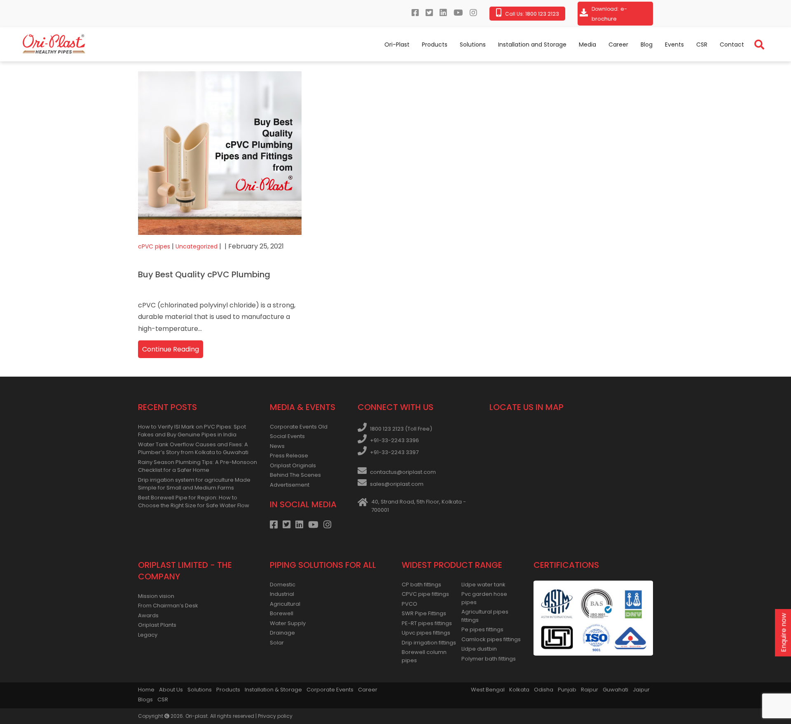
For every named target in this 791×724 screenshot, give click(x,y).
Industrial (282, 594)
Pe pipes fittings (482, 629)
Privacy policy (275, 715)
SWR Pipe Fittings (424, 613)
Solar (277, 643)
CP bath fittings (421, 584)
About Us (171, 690)
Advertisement (289, 485)
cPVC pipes (154, 246)
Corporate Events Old (299, 427)
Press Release (289, 455)
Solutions (473, 44)
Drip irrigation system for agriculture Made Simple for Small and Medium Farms (194, 484)
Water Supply (288, 623)
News (277, 446)
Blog (647, 44)
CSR (701, 44)
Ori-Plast (397, 44)
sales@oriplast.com (397, 484)
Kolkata (519, 690)
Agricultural (285, 604)
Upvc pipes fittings (426, 633)
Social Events (287, 436)
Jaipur (641, 690)
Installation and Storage (532, 44)
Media (587, 44)
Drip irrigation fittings (429, 643)
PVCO (409, 604)
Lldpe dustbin (479, 649)
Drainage (282, 633)
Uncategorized (197, 246)
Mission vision (156, 596)
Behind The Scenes (295, 475)
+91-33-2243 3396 (394, 440)
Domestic (282, 584)
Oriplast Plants (157, 625)
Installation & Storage (273, 690)
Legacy (147, 635)
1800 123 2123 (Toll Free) (401, 429)
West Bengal (488, 690)
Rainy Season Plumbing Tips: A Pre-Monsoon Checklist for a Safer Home (197, 466)
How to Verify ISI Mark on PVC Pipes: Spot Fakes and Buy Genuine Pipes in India (192, 431)
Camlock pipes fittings (491, 639)
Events (674, 44)
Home (146, 690)
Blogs (145, 699)
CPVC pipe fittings (425, 594)
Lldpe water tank (483, 584)
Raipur (589, 690)
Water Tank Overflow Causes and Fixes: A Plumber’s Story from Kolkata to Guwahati (193, 448)
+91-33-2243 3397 (394, 452)
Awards (148, 615)
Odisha (543, 690)
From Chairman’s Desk (168, 605)
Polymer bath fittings (488, 659)
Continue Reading (170, 349)
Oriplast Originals (293, 465)
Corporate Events (330, 690)
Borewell (281, 613)
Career (618, 44)
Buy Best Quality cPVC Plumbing (204, 274)
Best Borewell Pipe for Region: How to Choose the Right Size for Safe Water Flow (193, 502)
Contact (732, 44)
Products (434, 44)
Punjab (567, 690)
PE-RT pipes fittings (427, 623)
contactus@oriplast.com (403, 472)
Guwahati (615, 690)
